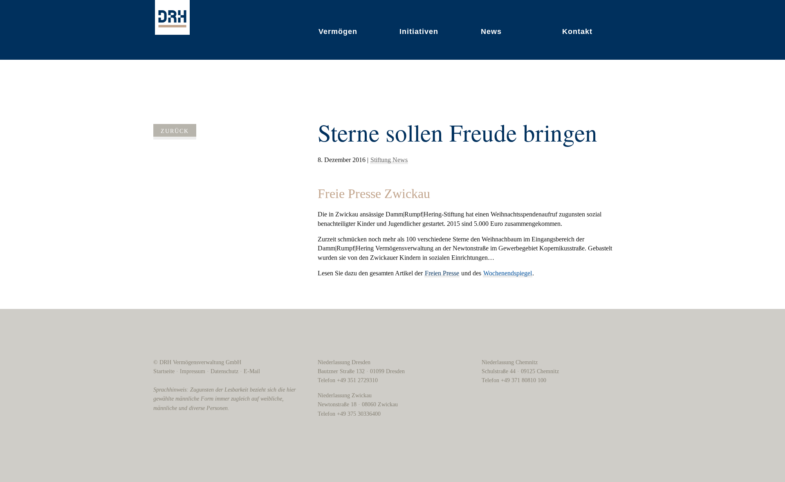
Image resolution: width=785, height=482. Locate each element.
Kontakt (577, 31)
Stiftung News (389, 159)
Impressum (192, 371)
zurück (175, 131)
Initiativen (418, 31)
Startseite (164, 371)
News (491, 31)
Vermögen (337, 31)
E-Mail (252, 371)
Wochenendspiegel (507, 273)
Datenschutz (224, 371)
